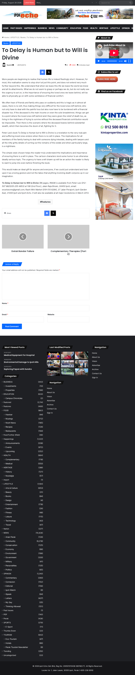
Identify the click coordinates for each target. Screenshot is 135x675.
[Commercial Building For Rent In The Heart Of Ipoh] (81, 372)
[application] (114, 53)
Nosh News (11, 423)
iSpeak (8, 594)
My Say (9, 602)
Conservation (11, 545)
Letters (9, 598)
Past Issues (16, 28)
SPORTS (7, 623)
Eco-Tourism (11, 639)
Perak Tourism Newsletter (17, 647)
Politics (9, 570)
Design (8, 500)
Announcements (13, 443)
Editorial (9, 586)
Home (6, 28)
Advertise (51, 400)
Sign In (50, 413)
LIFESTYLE (115, 28)
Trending (7, 651)
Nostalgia (10, 476)
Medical (9, 463)
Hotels (8, 643)
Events (8, 447)
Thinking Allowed (13, 606)
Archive (50, 405)
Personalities (11, 565)
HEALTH (93, 28)
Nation (6, 529)
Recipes (9, 427)
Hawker (9, 414)
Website (50, 314)
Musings (9, 419)
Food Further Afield (12, 435)
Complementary (12, 459)
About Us (51, 392)
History (9, 472)
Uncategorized (10, 655)
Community (10, 541)
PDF (5, 614)
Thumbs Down (10, 631)
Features (45, 201)
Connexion (10, 582)
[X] (48, 72)
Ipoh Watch (11, 590)
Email (5, 314)
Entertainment (12, 504)
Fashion (9, 508)
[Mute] (125, 61)
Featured (7, 402)
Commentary (11, 578)
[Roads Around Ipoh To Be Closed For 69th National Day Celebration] (67, 364)
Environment (11, 553)
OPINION (126, 28)
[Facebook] (42, 72)
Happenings (9, 439)
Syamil (9, 65)
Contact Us (52, 409)
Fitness (9, 512)
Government (11, 557)
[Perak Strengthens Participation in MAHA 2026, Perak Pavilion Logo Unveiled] (53, 364)
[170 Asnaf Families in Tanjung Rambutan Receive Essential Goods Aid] (81, 364)
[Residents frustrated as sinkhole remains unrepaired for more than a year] (81, 355)
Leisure (9, 516)
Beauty (9, 492)
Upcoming (10, 451)
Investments (11, 386)
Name (5, 303)
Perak (6, 618)
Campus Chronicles (14, 398)
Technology (11, 521)
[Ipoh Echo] (22, 15)
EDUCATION (75, 28)
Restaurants (11, 431)
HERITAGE (103, 28)
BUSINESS (42, 28)
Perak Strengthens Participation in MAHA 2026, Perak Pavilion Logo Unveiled (68, 3)
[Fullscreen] (129, 61)
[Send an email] (13, 65)
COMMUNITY (62, 28)
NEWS (51, 28)
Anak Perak (11, 537)
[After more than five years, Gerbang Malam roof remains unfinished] (53, 372)
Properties (10, 390)
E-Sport (9, 627)
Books (23, 37)
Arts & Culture (12, 488)
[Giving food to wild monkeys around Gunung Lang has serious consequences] (67, 372)
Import (6, 480)
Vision (49, 396)
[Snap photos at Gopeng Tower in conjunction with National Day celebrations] (53, 355)
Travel (8, 525)
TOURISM (8, 635)
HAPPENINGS (30, 28)
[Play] (98, 61)
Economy (10, 549)
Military (9, 561)
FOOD (85, 28)
